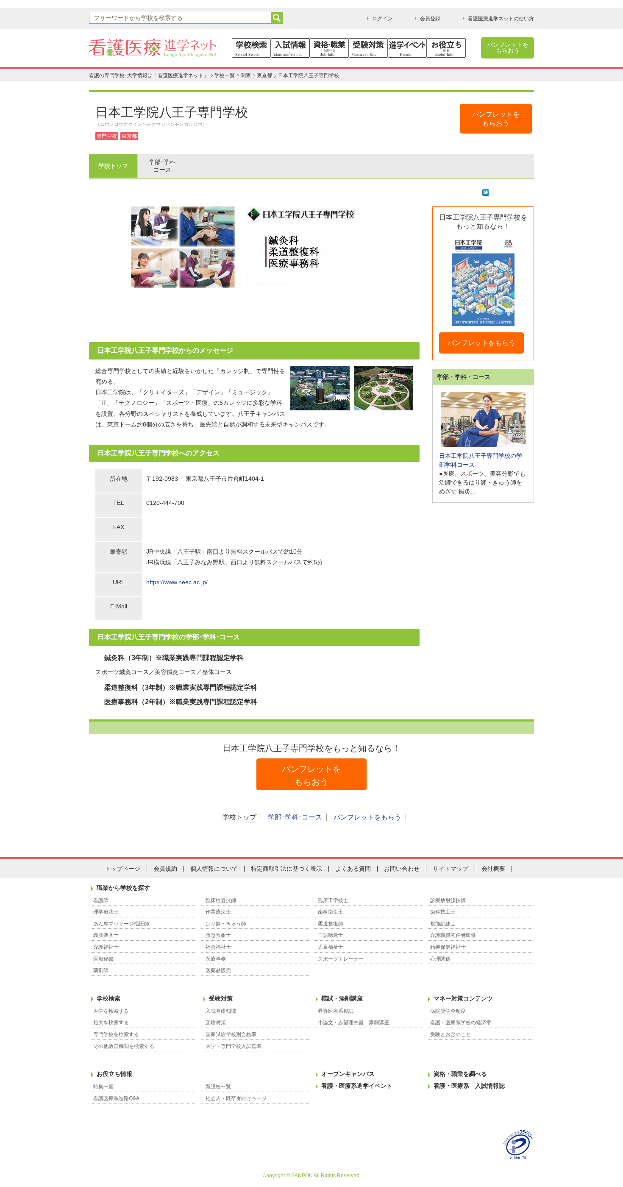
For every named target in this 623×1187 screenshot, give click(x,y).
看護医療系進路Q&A (116, 1098)
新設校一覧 (218, 1086)
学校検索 (108, 998)
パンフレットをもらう (481, 342)
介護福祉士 (106, 947)
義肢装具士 (106, 935)
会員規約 (165, 869)
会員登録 (430, 18)
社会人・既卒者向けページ (236, 1098)
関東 (246, 75)
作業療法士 (218, 912)
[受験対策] (368, 48)
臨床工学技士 (333, 900)
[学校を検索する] (251, 48)
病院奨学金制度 (448, 1011)
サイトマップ (450, 869)
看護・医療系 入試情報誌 (469, 1085)
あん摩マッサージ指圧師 (121, 924)
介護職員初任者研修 (453, 935)
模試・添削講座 (342, 998)
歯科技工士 (443, 912)
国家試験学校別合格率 (231, 1034)
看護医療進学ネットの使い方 (501, 18)
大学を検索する (111, 1011)
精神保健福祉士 (448, 947)
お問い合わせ (402, 869)
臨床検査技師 (221, 900)
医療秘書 (103, 959)
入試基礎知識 (221, 1011)
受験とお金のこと (450, 1034)
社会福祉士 (218, 947)
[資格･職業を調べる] (329, 48)
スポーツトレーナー (341, 959)
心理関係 (440, 959)
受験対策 (221, 998)
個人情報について (214, 869)
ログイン (382, 18)
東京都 (264, 75)
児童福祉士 (330, 947)
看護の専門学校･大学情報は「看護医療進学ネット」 (149, 75)
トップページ (122, 869)
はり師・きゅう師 (226, 924)
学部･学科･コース (295, 817)
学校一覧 (224, 75)
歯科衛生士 (330, 912)
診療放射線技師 (448, 900)
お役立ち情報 (114, 1073)
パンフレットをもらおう (507, 47)
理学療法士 (106, 912)
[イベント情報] (407, 48)
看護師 (100, 900)
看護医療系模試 (335, 1011)
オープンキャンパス (348, 1073)
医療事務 (216, 959)
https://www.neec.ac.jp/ (177, 582)
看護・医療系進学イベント (356, 1085)
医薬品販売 (218, 970)
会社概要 (493, 869)
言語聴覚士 (330, 935)
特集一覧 (103, 1086)
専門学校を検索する (116, 1034)
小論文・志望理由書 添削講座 (353, 1022)
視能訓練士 (443, 924)
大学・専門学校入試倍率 (233, 1046)
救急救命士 (218, 935)
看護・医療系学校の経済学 (460, 1022)
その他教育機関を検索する (123, 1046)
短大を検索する (111, 1022)
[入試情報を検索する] (290, 48)
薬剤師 (100, 970)
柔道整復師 (330, 924)
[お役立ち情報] (446, 48)
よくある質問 (353, 869)
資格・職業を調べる (460, 1073)
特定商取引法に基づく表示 (286, 869)
